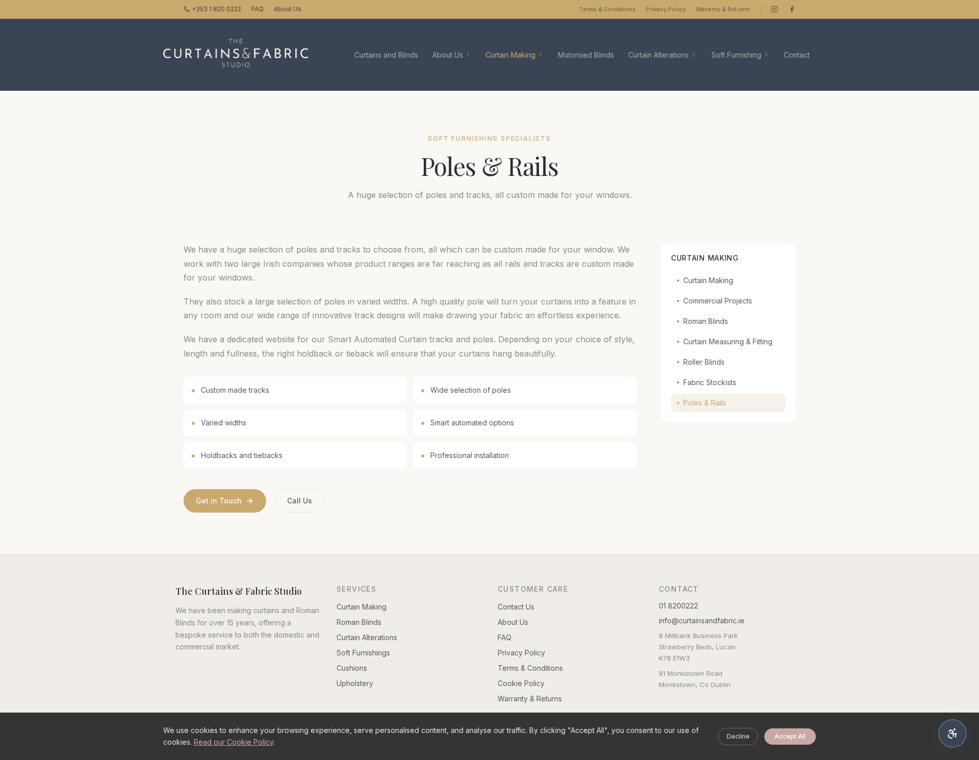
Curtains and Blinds (386, 54)
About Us (287, 9)
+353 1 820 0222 (216, 9)
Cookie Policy (521, 683)
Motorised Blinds (586, 54)
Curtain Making (510, 54)
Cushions (352, 668)
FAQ (257, 9)
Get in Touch (219, 500)
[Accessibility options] (952, 733)
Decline (738, 736)
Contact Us (516, 606)
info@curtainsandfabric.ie (701, 620)
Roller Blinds (704, 362)
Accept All (790, 736)
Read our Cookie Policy (233, 742)
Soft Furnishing (736, 54)
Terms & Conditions (607, 9)
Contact (797, 54)
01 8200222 (678, 605)
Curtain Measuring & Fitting (727, 341)
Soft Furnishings (363, 652)
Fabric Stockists (709, 382)
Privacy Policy (666, 9)
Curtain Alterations (658, 54)
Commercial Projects (717, 300)
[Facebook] (791, 9)
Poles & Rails (704, 402)
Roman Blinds (705, 321)
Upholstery (355, 683)
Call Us (299, 500)
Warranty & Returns (723, 9)
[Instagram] (774, 9)
